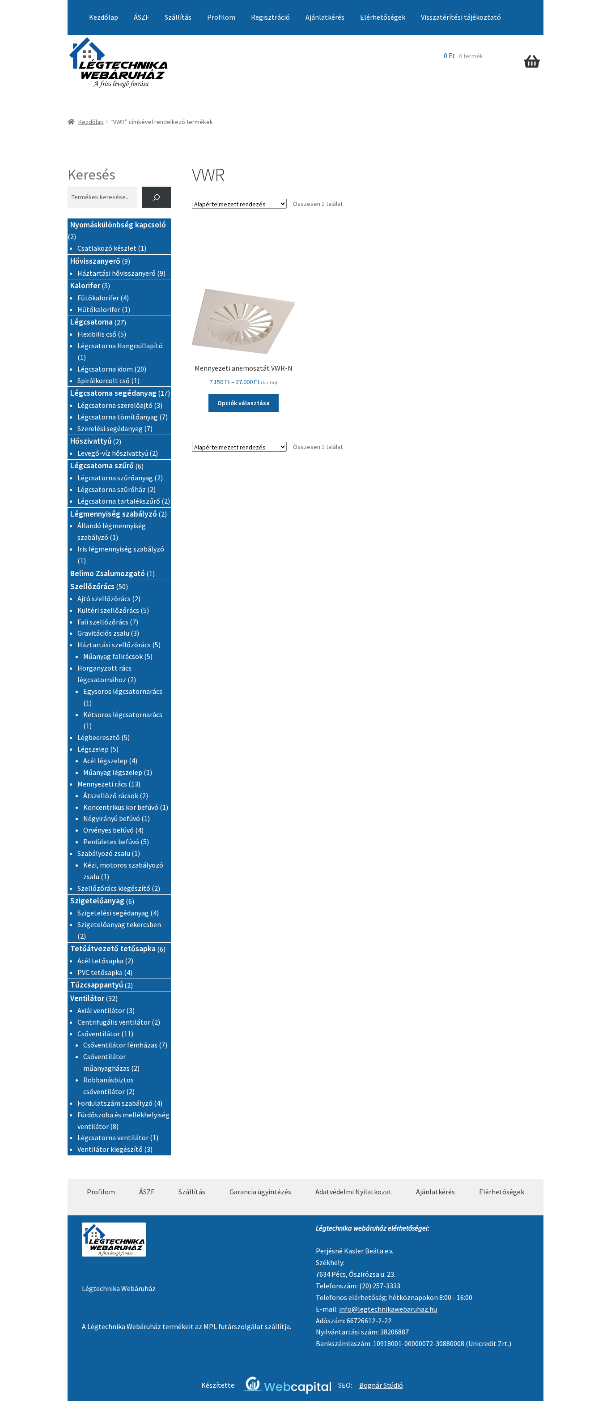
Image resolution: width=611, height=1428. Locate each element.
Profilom (221, 17)
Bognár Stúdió (381, 1385)
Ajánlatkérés (325, 17)
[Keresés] (156, 197)
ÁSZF (141, 17)
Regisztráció (270, 17)
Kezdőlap (103, 17)
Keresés (91, 175)
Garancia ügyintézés (260, 1191)
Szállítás (178, 17)
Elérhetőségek (382, 17)
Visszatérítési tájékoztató (461, 17)
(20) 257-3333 (379, 1285)
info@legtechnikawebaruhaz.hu (388, 1308)
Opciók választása (243, 403)
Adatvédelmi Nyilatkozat (353, 1191)
